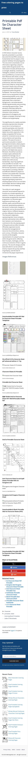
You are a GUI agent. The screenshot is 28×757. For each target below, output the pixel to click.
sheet (12, 614)
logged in (13, 630)
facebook (15, 567)
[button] (10, 12)
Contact (18, 749)
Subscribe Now (14, 661)
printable (7, 614)
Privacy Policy (7, 749)
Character (7, 611)
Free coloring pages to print (12, 5)
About (23, 749)
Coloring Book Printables (12, 616)
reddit (14, 574)
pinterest (15, 571)
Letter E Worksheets (10, 618)
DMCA (13, 749)
